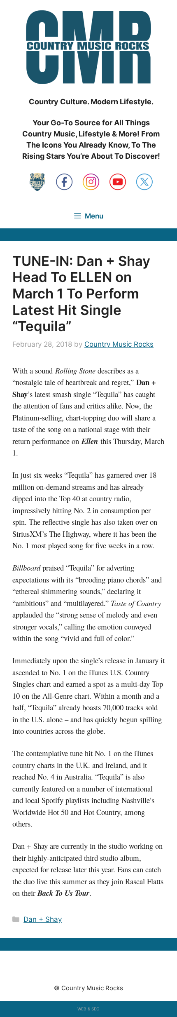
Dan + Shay (42, 919)
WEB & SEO (88, 1008)
